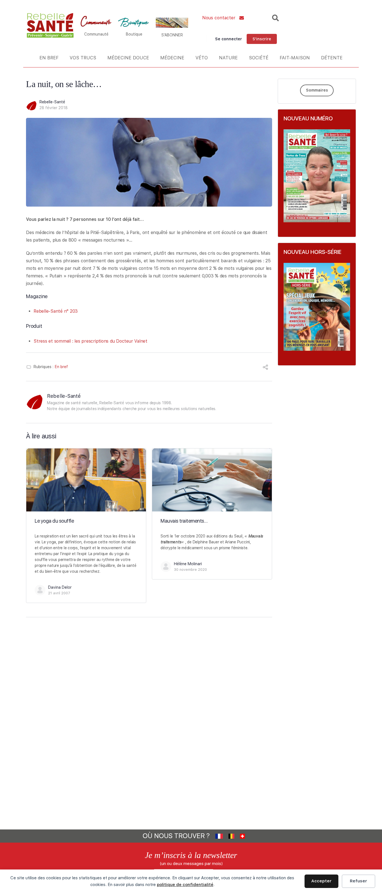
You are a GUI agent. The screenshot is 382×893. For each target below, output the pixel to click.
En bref (48, 57)
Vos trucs (83, 57)
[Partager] (265, 368)
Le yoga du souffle (54, 521)
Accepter (321, 880)
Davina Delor (60, 587)
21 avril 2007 (59, 593)
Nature (228, 57)
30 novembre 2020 (190, 569)
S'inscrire (262, 39)
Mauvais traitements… (184, 521)
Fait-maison (295, 57)
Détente (332, 57)
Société (258, 57)
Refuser (358, 880)
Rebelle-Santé (52, 102)
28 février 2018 (53, 108)
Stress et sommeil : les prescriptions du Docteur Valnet (90, 341)
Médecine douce (128, 57)
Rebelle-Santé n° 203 (56, 311)
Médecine (172, 57)
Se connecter (228, 39)
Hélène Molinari (188, 564)
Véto (201, 57)
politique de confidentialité (185, 884)
